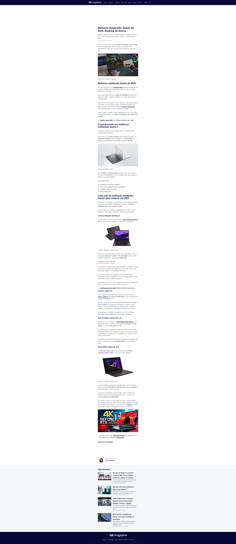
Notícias (146, 2)
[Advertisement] (118, 14)
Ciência (130, 2)
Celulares (139, 2)
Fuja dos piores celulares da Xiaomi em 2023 (226, 518)
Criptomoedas (111, 539)
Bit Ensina (117, 2)
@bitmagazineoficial (119, 435)
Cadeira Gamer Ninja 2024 (108, 288)
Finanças (125, 539)
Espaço (134, 2)
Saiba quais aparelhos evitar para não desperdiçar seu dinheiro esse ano (225, 521)
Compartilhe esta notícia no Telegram (106, 263)
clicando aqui (120, 437)
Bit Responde (124, 2)
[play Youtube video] (118, 420)
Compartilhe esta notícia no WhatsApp (106, 261)
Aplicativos (110, 2)
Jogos (105, 2)
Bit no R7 (105, 539)
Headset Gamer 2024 (106, 120)
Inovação (120, 539)
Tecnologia (131, 539)
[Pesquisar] (150, 2)
